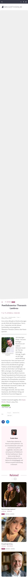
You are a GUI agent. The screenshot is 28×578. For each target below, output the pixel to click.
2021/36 (9, 412)
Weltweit (10, 415)
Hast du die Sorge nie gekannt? (8, 509)
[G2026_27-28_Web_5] (14, 529)
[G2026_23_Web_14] (14, 494)
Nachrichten (16, 412)
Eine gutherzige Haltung (6, 544)
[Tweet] (7, 421)
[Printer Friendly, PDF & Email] (5, 405)
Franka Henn (17, 313)
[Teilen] (3, 421)
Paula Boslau (10, 546)
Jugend (3, 548)
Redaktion (9, 511)
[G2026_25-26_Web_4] (14, 564)
